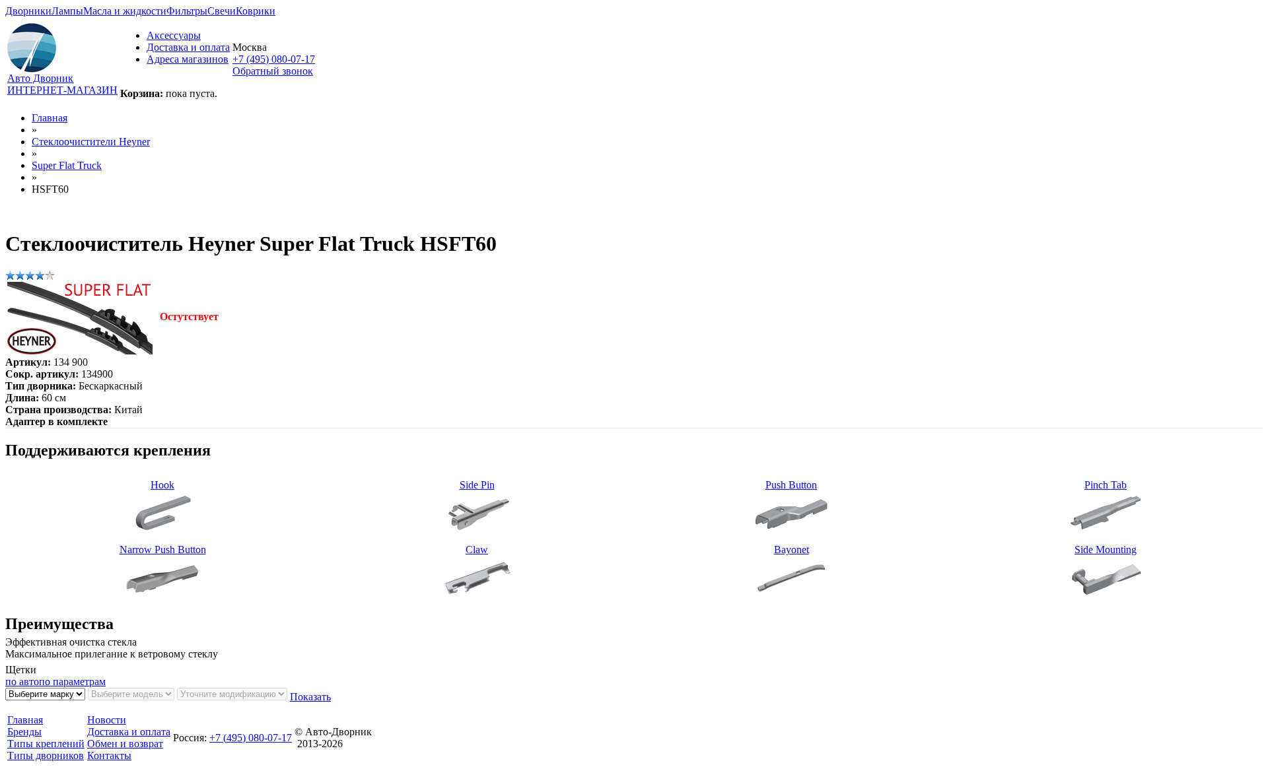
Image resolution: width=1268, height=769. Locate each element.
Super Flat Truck (67, 165)
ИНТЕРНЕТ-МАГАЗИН (62, 90)
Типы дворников (45, 755)
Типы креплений (46, 743)
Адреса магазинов (188, 59)
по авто (22, 681)
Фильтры (186, 11)
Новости (106, 719)
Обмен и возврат (125, 743)
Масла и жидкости (124, 11)
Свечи (221, 11)
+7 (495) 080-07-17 (273, 59)
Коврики (255, 11)
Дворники (28, 11)
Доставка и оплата (188, 47)
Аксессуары (174, 35)
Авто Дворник (40, 78)
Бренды (24, 731)
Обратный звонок (272, 71)
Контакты (109, 755)
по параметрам (72, 681)
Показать (310, 696)
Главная (49, 117)
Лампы (67, 11)
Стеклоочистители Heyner (91, 141)
